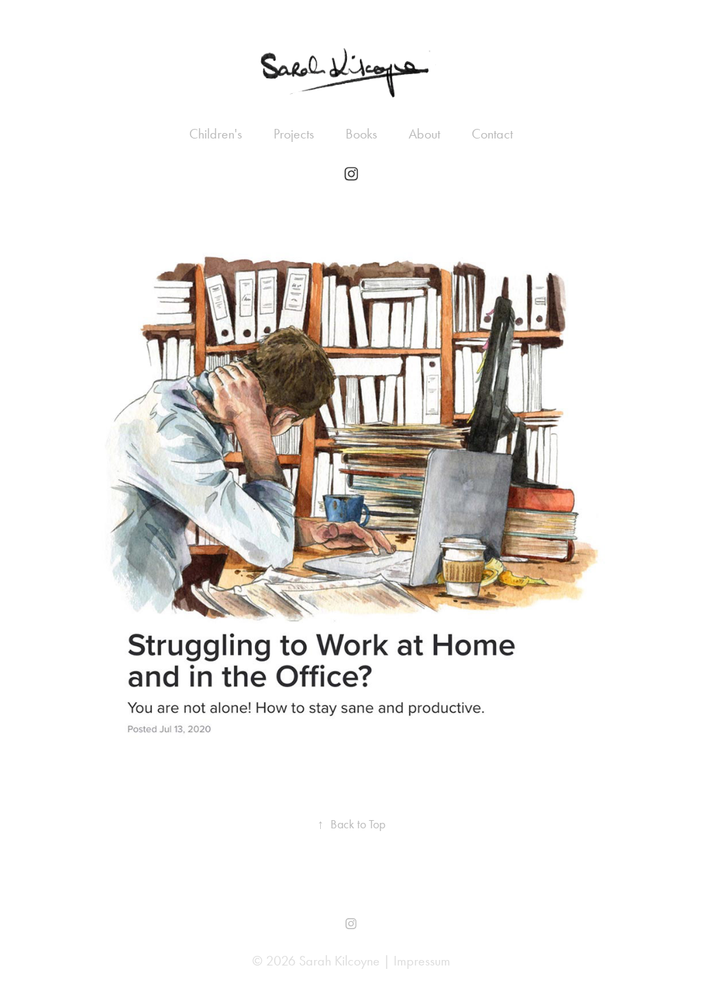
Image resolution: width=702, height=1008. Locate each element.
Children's (215, 133)
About (424, 133)
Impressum (422, 960)
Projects (294, 133)
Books (361, 133)
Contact (492, 133)
